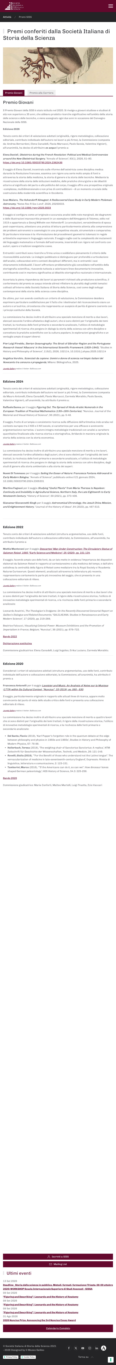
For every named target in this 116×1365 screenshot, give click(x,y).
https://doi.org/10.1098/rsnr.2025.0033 (27, 207)
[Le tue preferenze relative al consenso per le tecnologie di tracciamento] (111, 1360)
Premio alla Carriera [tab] (41, 92)
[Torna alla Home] (14, 6)
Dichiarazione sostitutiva (17, 643)
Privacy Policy (11, 1357)
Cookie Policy (29, 1357)
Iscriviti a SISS (60, 1256)
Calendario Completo (58, 1328)
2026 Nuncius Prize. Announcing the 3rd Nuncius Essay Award (39, 1320)
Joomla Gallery (9, 369)
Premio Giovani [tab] (13, 92)
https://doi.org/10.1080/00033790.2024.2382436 (32, 162)
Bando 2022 (10, 636)
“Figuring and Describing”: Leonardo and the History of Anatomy (40, 1296)
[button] (110, 6)
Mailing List (60, 1264)
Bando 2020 (10, 778)
